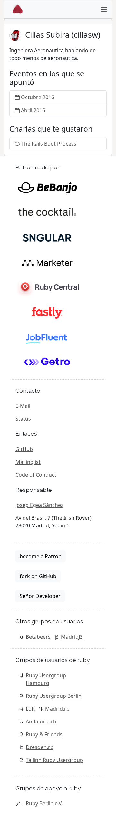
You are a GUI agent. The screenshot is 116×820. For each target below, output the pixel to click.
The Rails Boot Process (48, 143)
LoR (30, 708)
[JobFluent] (47, 337)
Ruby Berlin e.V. (44, 803)
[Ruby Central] (47, 287)
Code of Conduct (35, 474)
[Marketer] (47, 262)
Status (23, 418)
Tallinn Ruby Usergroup (54, 760)
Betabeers (38, 636)
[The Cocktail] (47, 212)
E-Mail (22, 405)
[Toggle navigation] (104, 9)
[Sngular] (47, 237)
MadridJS (72, 636)
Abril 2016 (33, 110)
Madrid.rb (57, 708)
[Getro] (47, 362)
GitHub (24, 449)
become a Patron (41, 556)
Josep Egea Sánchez (39, 504)
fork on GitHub (38, 576)
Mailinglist (28, 462)
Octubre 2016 (37, 97)
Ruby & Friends (44, 734)
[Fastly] (47, 312)
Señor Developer (40, 596)
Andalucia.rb (41, 721)
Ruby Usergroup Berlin (54, 695)
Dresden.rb (39, 747)
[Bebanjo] (47, 187)
